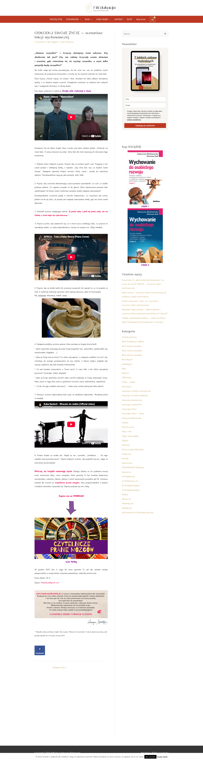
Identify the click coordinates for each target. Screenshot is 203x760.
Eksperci (125, 373)
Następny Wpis (60, 667)
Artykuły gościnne (129, 337)
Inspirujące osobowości (132, 404)
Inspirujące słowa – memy (133, 413)
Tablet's (125, 494)
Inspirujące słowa (129, 409)
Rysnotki (125, 458)
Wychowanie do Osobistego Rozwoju (138, 512)
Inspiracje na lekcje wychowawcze (136, 391)
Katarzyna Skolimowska (131, 418)
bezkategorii (127, 364)
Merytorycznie (128, 427)
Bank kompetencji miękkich (133, 341)
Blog (124, 368)
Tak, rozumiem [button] (150, 757)
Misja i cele (126, 431)
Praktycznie (126, 454)
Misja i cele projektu (130, 436)
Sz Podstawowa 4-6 (130, 481)
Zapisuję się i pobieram (145, 125)
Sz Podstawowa (128, 476)
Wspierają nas (128, 503)
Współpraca (127, 508)
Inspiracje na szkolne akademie (135, 395)
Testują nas (126, 499)
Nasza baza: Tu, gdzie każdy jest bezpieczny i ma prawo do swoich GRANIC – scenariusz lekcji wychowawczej (143, 284)
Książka (125, 422)
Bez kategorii (52, 41)
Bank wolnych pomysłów (132, 350)
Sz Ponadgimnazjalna (131, 485)
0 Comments (40, 41)
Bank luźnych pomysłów (132, 346)
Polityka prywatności (160, 752)
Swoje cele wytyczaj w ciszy (76, 90)
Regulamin (145, 752)
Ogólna (125, 440)
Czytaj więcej (162, 756)
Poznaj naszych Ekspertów (133, 449)
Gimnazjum (126, 386)
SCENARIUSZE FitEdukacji (133, 467)
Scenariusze (127, 463)
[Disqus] (71, 703)
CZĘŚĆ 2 (145, 265)
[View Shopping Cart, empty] (152, 19)
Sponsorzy (126, 472)
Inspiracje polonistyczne (132, 400)
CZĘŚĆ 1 (145, 206)
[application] (80, 19)
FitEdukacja (126, 377)
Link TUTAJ (71, 561)
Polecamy (126, 445)
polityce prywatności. (134, 120)
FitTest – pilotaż (128, 382)
